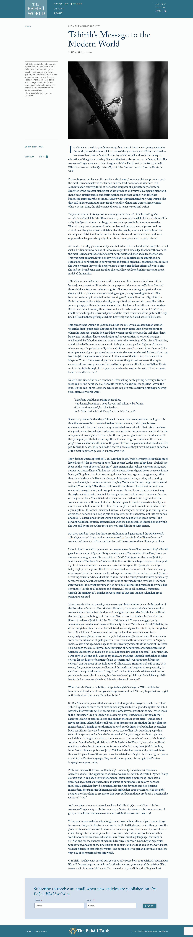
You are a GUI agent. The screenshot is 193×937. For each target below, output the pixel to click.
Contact (28, 931)
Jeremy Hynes (43, 93)
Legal (36, 931)
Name (38, 900)
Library (59, 8)
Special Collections (68, 4)
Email (91, 900)
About (58, 13)
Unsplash (29, 95)
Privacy (43, 931)
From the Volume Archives (84, 26)
